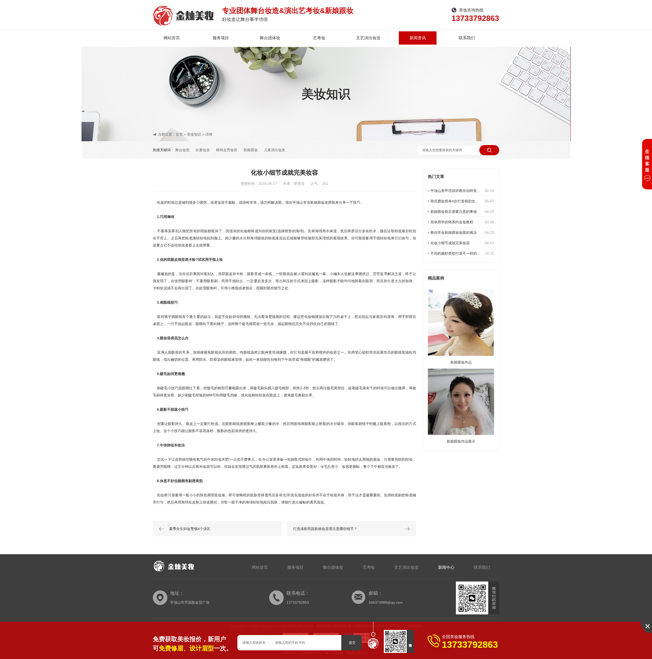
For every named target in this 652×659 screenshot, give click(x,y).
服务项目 (221, 38)
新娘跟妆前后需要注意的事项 (453, 212)
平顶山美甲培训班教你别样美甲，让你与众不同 (456, 191)
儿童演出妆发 (274, 150)
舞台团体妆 (270, 38)
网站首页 (172, 38)
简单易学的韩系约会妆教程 (451, 222)
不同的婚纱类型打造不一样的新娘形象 (456, 253)
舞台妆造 (182, 150)
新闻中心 (446, 567)
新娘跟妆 (250, 150)
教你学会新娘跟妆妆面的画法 (453, 232)
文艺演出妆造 (368, 38)
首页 (179, 134)
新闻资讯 (418, 38)
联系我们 (467, 38)
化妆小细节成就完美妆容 (450, 243)
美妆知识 (194, 134)
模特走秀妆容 (226, 150)
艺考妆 (319, 38)
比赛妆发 (203, 150)
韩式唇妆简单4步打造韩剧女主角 (456, 201)
